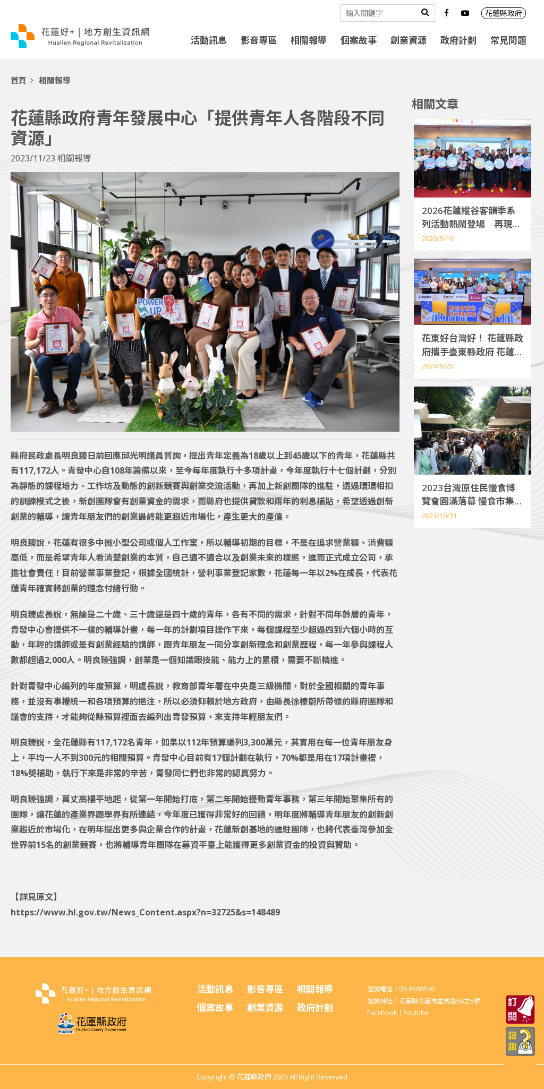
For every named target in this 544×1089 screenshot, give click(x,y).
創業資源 (408, 40)
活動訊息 (209, 40)
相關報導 (309, 40)
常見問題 (508, 40)
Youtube (416, 1012)
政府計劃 (458, 40)
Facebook (382, 1012)
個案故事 (359, 40)
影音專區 (259, 40)
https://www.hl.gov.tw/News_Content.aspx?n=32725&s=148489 (145, 912)
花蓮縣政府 (503, 13)
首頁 (19, 80)
